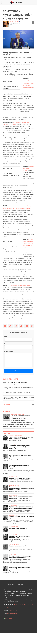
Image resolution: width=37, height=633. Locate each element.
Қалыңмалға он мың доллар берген (20, 285)
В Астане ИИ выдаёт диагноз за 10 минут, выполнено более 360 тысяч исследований (18, 388)
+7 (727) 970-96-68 (28, 604)
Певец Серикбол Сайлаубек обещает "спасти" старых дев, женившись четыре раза (11, 249)
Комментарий (8, 351)
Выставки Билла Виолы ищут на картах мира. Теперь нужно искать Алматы (20, 479)
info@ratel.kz (10, 607)
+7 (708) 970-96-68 (18, 604)
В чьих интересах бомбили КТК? (18, 546)
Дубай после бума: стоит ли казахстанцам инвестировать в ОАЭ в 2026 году (21, 497)
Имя (5, 336)
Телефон (7, 344)
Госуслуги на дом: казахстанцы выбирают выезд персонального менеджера (16, 393)
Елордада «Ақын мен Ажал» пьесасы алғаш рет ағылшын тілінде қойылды (28, 244)
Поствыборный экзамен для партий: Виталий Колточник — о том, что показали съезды (21, 467)
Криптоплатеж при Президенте (18, 528)
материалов (23, 587)
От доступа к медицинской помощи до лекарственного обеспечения (20, 556)
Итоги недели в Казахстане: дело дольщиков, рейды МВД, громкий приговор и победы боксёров (21, 488)
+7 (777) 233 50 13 (12, 610)
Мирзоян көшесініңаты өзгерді (28, 168)
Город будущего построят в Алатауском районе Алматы (20, 456)
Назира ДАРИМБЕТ (14, 22)
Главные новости (10, 379)
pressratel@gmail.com (12, 613)
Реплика (6, 412)
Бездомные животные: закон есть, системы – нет (21, 517)
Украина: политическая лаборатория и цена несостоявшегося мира (15, 383)
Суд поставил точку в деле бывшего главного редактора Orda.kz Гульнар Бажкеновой (18, 398)
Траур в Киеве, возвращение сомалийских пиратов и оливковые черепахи (21, 437)
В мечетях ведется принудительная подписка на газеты (11, 176)
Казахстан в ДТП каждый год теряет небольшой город (19, 536)
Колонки (6, 433)
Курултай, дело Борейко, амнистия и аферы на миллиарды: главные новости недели (21, 507)
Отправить (18, 371)
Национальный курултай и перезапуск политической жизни (19, 568)
